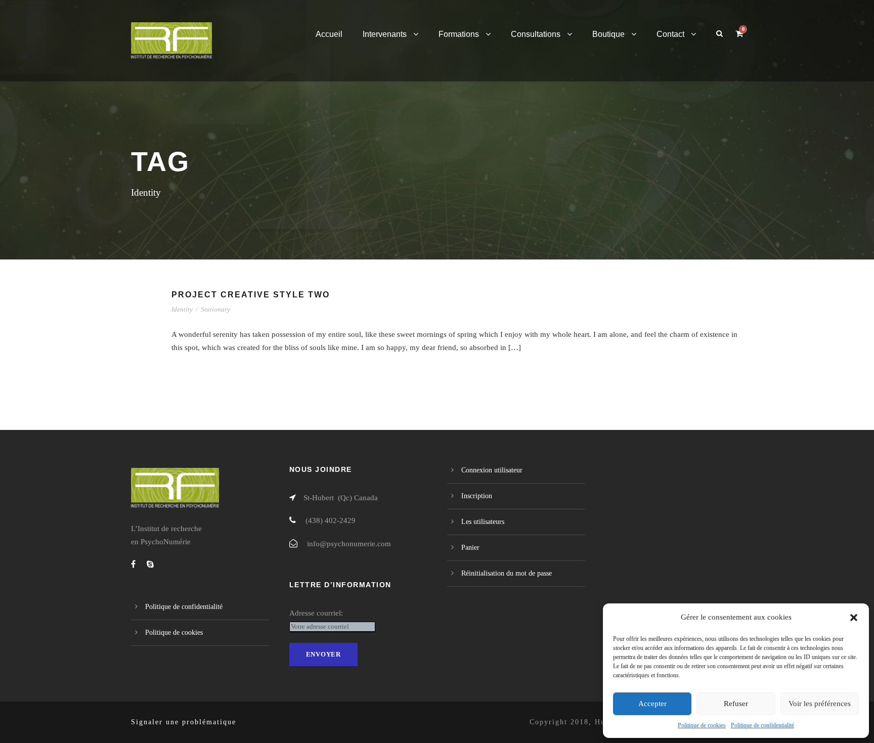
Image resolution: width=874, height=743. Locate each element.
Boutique (608, 34)
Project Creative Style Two (250, 294)
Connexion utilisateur (491, 470)
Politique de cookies (702, 725)
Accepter (652, 704)
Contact (670, 34)
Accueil (329, 34)
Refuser (736, 704)
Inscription (476, 496)
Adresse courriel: (316, 613)
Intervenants (385, 34)
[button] (854, 618)
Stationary (215, 309)
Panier (470, 547)
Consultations (535, 34)
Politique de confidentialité (762, 725)
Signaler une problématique (183, 722)
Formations (459, 34)
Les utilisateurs (482, 522)
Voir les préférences (820, 704)
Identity (182, 309)
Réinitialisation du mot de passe (506, 573)
